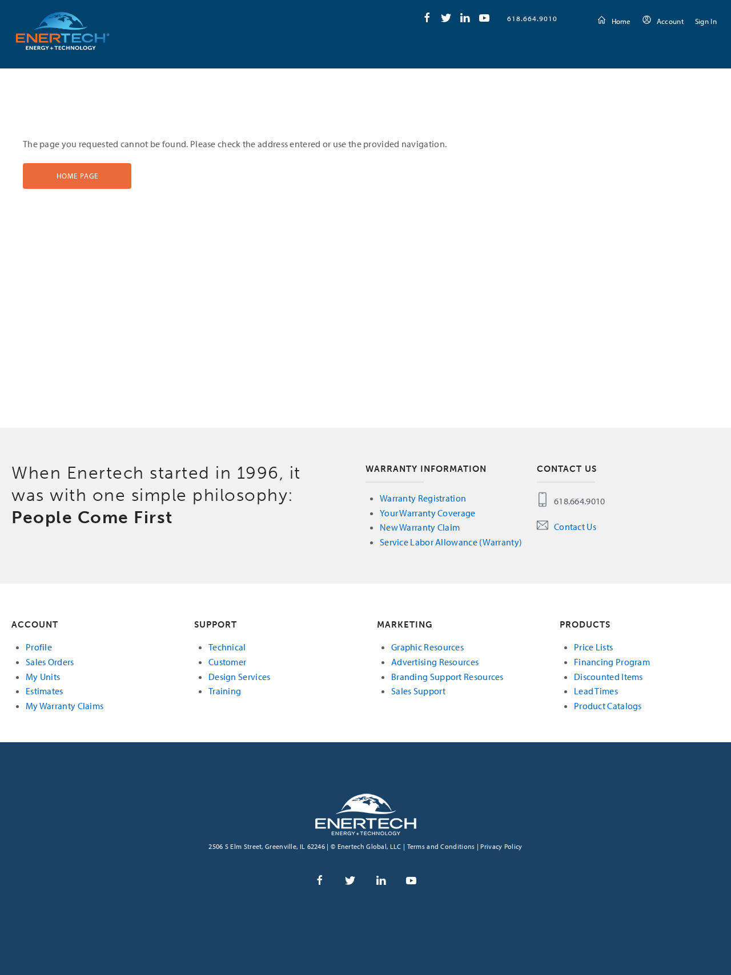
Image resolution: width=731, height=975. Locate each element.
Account (670, 21)
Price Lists (593, 647)
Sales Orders (50, 661)
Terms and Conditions (441, 846)
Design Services (239, 676)
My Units (43, 676)
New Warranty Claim (420, 527)
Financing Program (612, 661)
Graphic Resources (427, 647)
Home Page (77, 175)
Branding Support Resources (447, 676)
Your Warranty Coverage (428, 513)
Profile (39, 647)
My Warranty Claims (64, 705)
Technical (227, 647)
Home (621, 21)
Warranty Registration (423, 498)
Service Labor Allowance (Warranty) (451, 542)
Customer (227, 661)
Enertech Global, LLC (62, 30)
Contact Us (575, 526)
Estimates (44, 691)
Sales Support (418, 691)
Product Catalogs (608, 705)
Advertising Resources (435, 661)
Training (224, 691)
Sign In (706, 21)
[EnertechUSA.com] (365, 813)
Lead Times (596, 691)
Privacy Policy (501, 846)
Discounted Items (608, 676)
